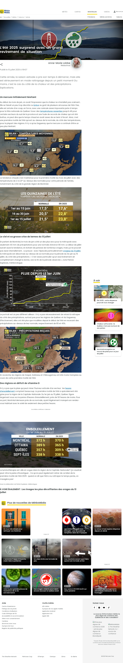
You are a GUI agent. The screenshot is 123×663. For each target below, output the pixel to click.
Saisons (21, 17)
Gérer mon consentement (11, 618)
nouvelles (7, 17)
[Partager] (1, 64)
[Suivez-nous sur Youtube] (104, 607)
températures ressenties (51, 111)
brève (36, 105)
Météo (14, 17)
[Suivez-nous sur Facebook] (94, 607)
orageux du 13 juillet (72, 251)
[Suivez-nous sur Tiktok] (108, 607)
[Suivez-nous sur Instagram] (99, 607)
